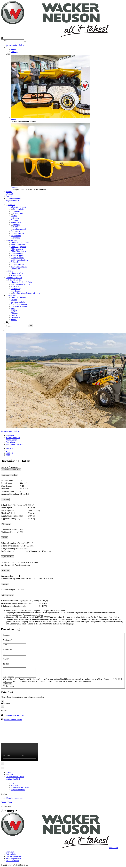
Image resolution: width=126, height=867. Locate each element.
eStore (13, 49)
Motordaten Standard (9, 475)
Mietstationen (16, 275)
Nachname (7, 640)
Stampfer (16, 211)
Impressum (10, 852)
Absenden (7, 684)
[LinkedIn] (13, 811)
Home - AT (10, 448)
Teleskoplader (16, 222)
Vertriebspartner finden (15, 45)
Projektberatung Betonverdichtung (26, 293)
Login (8, 772)
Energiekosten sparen (19, 267)
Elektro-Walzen (17, 253)
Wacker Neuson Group (15, 777)
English (9, 200)
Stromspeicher (18, 233)
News (13, 309)
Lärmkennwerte (7, 595)
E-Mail (6, 659)
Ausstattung (10, 442)
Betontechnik (18, 209)
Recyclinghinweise (13, 858)
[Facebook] (8, 811)
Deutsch (15, 200)
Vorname (6, 635)
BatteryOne (15, 269)
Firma (5, 645)
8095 (8, 455)
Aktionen (14, 313)
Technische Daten (13, 438)
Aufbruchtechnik (19, 229)
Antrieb (4, 538)
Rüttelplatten (18, 213)
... (6, 451)
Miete (10, 271)
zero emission (13, 240)
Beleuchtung (16, 236)
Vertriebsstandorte (18, 302)
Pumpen (16, 238)
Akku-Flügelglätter (18, 247)
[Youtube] (10, 811)
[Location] (2, 811)
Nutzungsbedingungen (15, 856)
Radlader (14, 220)
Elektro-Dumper (17, 262)
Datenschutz (11, 854)
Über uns (12, 295)
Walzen (14, 216)
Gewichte (5, 499)
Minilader (14, 227)
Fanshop (14, 52)
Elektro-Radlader (17, 258)
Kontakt (9, 192)
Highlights (10, 435)
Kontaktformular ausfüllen (13, 715)
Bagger (16, 218)
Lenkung (5, 584)
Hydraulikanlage (7, 557)
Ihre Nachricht (9, 677)
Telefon (6, 664)
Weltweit (9, 194)
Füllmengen (6, 524)
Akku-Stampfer (17, 249)
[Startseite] (55, 36)
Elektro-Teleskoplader (19, 260)
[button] (13, 198)
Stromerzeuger (16, 231)
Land (5, 654)
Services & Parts (14, 280)
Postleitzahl (8, 649)
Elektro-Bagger (17, 255)
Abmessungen (11, 440)
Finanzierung (16, 289)
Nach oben (113, 848)
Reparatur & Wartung (21, 284)
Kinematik (5, 570)
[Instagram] (5, 811)
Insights (14, 311)
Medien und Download (15, 444)
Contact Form (6, 802)
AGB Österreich (12, 861)
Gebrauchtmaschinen (14, 278)
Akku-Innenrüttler (18, 244)
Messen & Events (20, 306)
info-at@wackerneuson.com (12, 798)
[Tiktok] (16, 811)
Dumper (16, 225)
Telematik (17, 291)
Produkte (11, 205)
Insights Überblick (13, 779)
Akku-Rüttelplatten (18, 251)
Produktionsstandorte (19, 304)
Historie (14, 300)
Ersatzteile (15, 286)
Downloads (15, 317)
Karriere (9, 196)
